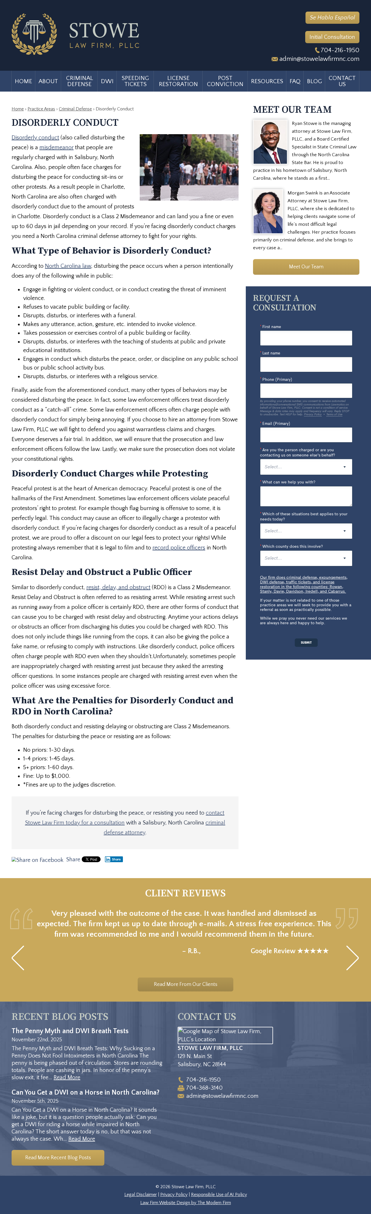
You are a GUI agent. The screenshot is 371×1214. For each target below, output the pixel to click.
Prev (18, 958)
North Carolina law (68, 266)
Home (23, 81)
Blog (314, 81)
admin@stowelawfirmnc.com (319, 59)
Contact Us (342, 81)
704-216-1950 (340, 50)
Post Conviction (225, 81)
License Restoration (178, 81)
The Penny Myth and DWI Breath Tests (70, 1031)
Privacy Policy (174, 1194)
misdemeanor (56, 147)
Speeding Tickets (135, 81)
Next (352, 958)
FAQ (295, 81)
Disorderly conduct (35, 137)
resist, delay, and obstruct (118, 587)
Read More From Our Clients (185, 984)
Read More (67, 1077)
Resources (267, 81)
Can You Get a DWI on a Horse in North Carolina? (85, 1092)
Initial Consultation (332, 37)
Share (72, 859)
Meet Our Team (306, 267)
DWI (107, 81)
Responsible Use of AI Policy (219, 1194)
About (48, 81)
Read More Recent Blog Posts (58, 1158)
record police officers (178, 548)
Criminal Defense (79, 81)
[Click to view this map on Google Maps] (225, 1039)
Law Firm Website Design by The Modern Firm (185, 1202)
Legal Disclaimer (140, 1194)
